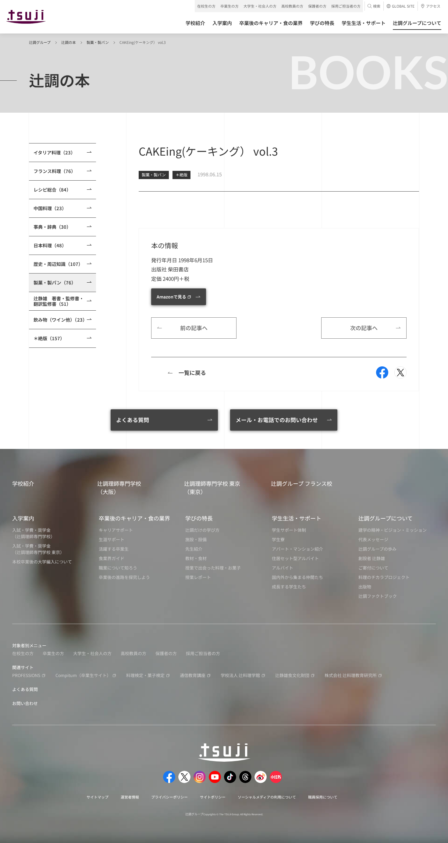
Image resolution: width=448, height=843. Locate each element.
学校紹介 (23, 483)
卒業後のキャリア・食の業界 (134, 518)
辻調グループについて (385, 518)
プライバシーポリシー (169, 796)
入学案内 (23, 518)
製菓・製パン (98, 42)
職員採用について (322, 796)
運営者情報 (130, 796)
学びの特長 (199, 518)
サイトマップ (97, 796)
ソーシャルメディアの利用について (267, 796)
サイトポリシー (213, 796)
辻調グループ (40, 42)
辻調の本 (68, 42)
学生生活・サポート (296, 518)
